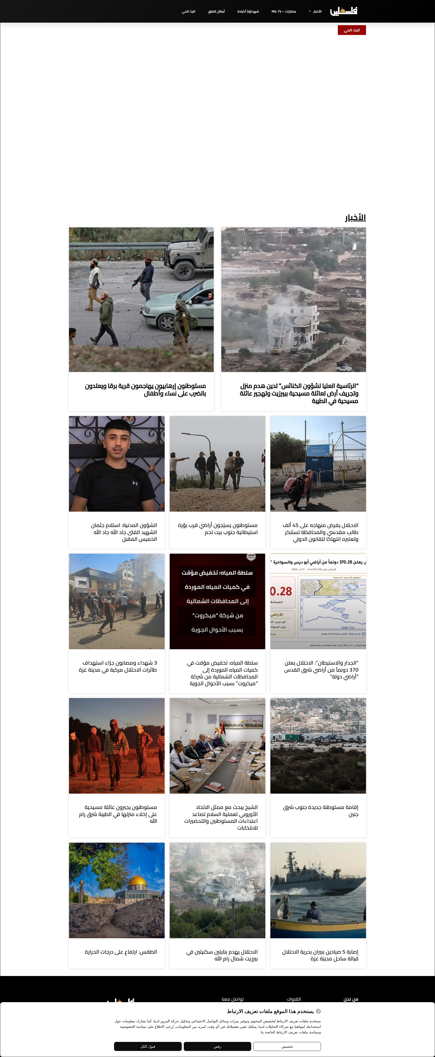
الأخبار (317, 11)
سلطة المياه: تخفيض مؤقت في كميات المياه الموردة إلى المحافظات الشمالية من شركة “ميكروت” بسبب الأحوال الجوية (222, 673)
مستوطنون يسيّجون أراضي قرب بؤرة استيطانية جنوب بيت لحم (218, 528)
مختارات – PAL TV (284, 11)
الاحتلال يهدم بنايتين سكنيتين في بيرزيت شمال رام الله (222, 955)
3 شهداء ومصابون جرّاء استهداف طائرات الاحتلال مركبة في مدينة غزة (118, 666)
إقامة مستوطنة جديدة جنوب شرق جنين (320, 810)
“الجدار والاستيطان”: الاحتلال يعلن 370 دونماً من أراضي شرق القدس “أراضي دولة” (321, 669)
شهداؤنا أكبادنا (248, 11)
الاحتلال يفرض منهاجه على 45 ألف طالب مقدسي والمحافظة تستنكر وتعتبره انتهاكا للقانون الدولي (320, 532)
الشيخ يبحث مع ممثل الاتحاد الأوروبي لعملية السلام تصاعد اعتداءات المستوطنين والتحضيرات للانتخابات (221, 817)
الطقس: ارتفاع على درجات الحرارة (121, 952)
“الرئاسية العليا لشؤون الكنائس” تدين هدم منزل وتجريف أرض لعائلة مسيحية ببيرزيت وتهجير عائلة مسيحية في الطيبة (299, 393)
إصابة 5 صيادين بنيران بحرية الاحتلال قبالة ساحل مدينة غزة (320, 955)
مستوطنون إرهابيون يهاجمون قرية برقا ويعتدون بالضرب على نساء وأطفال (145, 389)
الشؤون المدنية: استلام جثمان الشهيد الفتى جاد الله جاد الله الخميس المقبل (124, 532)
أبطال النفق (216, 11)
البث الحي (188, 11)
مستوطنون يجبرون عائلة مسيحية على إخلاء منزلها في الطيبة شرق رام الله (118, 814)
